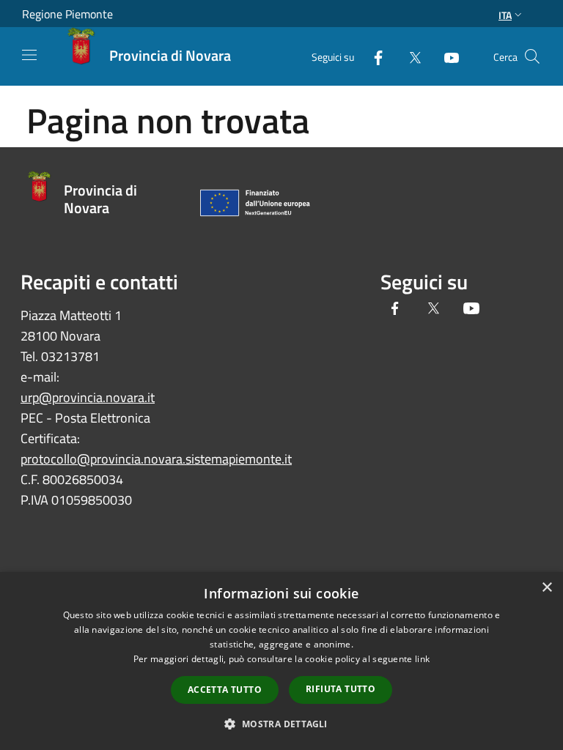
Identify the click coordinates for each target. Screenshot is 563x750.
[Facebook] (372, 56)
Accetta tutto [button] (225, 689)
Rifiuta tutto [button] (340, 689)
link (422, 659)
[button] (281, 723)
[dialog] (281, 661)
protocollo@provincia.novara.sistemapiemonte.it (156, 459)
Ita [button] (505, 15)
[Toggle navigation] (29, 55)
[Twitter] (409, 56)
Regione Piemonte (67, 14)
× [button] (546, 587)
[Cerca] (532, 56)
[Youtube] (445, 56)
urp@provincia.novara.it (88, 397)
